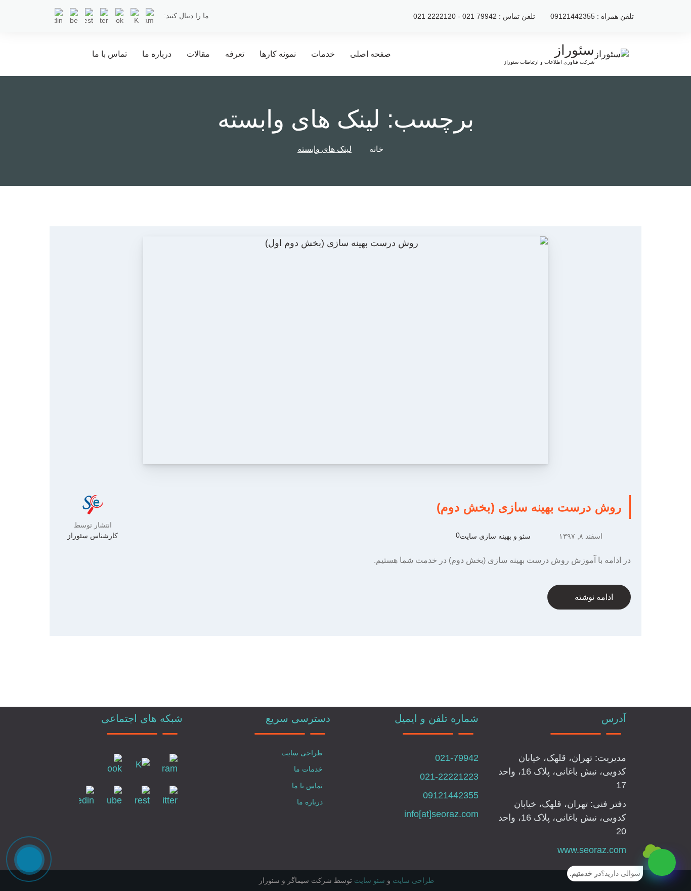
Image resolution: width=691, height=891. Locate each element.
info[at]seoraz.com (441, 814)
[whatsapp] (662, 862)
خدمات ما (308, 769)
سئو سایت (369, 880)
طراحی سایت (302, 753)
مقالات (198, 54)
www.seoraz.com (591, 850)
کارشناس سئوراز (92, 536)
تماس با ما (109, 54)
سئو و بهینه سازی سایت (495, 536)
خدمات (323, 54)
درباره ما (156, 54)
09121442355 (451, 795)
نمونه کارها (278, 54)
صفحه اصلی (370, 54)
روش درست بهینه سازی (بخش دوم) (529, 507)
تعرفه (234, 54)
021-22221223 (449, 777)
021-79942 (457, 758)
